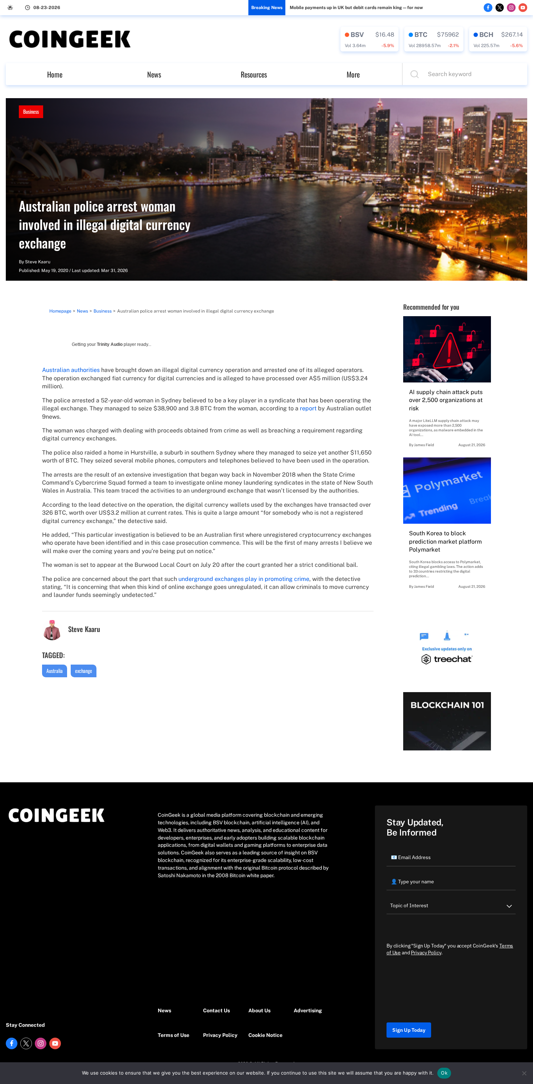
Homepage (60, 311)
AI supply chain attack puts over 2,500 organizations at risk (446, 400)
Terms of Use (173, 1035)
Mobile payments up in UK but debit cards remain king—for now (356, 7)
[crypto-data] (369, 39)
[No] (524, 1073)
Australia (54, 670)
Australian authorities (71, 370)
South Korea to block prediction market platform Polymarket (445, 541)
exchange (83, 670)
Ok (444, 1073)
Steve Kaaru (37, 261)
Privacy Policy (220, 1035)
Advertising (308, 1010)
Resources (254, 74)
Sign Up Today (408, 1030)
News (154, 74)
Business (31, 111)
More (353, 74)
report (308, 408)
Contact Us (216, 1010)
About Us (259, 1010)
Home (54, 74)
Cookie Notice (265, 1035)
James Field (424, 445)
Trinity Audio (110, 344)
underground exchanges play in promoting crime (243, 579)
